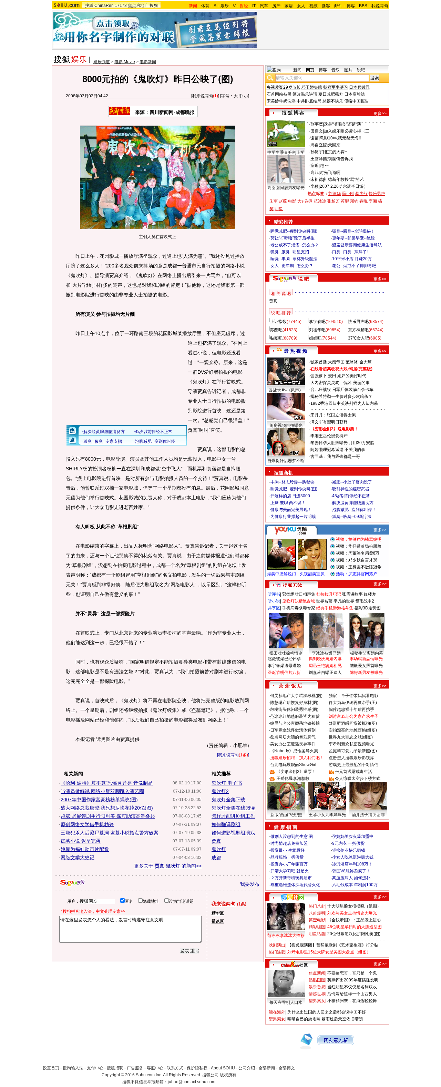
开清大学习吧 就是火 (289, 871)
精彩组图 (317, 926)
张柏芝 (333, 201)
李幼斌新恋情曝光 (366, 658)
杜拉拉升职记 (328, 594)
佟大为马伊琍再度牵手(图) (353, 702)
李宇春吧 (317, 321)
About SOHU (223, 1068)
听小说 (274, 601)
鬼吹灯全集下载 (228, 799)
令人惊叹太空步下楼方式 (357, 778)
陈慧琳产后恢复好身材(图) (294, 702)
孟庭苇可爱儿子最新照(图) (353, 750)
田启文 (316, 131)
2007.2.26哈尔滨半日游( (342, 186)
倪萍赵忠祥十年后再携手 (351, 709)
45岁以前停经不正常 (351, 495)
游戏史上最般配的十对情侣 (353, 764)
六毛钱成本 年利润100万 (355, 884)
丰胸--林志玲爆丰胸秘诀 (292, 482)
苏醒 (345, 201)
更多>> (380, 113)
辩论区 (218, 921)
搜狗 (154, 5)
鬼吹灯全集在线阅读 (233, 808)
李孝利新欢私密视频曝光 (351, 744)
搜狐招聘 (115, 1068)
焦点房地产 (138, 5)
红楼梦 (370, 594)
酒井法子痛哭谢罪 (368, 814)
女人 (301, 5)
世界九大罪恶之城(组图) (351, 737)
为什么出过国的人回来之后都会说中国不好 (326, 1012)
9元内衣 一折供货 (348, 843)
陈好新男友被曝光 (366, 672)
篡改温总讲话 (305, 94)
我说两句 (379, 5)
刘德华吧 (317, 329)
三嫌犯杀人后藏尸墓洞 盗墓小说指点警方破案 (109, 832)
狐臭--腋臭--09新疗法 (351, 516)
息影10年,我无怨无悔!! (340, 138)
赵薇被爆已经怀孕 (284, 658)
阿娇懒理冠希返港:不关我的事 (337, 449)
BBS (363, 5)
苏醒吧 (276, 329)
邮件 (338, 5)
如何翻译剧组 (226, 824)
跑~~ (324, 165)
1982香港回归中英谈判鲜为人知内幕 (344, 403)
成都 (216, 857)
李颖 (314, 186)
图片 (348, 70)
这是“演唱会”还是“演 (342, 124)
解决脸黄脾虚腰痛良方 (352, 502)
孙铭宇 (316, 151)
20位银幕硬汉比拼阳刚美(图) (353, 933)
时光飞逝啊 (330, 172)
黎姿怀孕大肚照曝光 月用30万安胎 (342, 442)
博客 (351, 5)
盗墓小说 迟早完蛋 (81, 841)
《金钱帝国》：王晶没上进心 (354, 920)
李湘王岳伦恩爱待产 (329, 435)
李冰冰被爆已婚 (326, 653)
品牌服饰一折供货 (287, 857)
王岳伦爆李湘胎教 (292, 778)
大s (300, 201)
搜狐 (89, 5)
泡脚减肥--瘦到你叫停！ (354, 509)
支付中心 (95, 1068)
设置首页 (51, 1068)
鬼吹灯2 (220, 791)
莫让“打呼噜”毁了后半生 (292, 238)
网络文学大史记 (77, 857)
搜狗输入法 (73, 1068)
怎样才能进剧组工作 (233, 816)
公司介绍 (246, 1068)
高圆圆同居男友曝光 (286, 187)
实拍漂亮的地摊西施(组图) (353, 730)
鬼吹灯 (219, 849)
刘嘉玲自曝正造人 (325, 672)
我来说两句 (202, 96)
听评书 (274, 594)
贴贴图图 (317, 980)
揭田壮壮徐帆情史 (285, 653)
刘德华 (334, 193)
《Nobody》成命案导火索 (294, 750)
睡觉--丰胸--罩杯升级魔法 (293, 258)
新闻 (297, 70)
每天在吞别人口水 (285, 1002)
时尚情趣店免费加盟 (289, 843)
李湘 (373, 201)
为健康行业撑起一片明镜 (293, 516)
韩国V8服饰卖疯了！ (351, 871)
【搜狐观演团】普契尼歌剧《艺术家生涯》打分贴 (332, 945)
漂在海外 (277, 1012)
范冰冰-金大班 (359, 362)
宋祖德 (316, 179)
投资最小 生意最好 (287, 850)
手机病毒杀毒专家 (298, 608)
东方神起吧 (358, 329)
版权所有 (228, 1075)
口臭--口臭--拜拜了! (350, 251)
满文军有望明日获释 (329, 422)
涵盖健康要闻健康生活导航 (357, 245)
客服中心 (155, 1068)
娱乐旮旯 (317, 987)
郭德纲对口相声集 (298, 594)
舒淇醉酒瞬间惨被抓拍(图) (353, 723)
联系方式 (175, 1068)
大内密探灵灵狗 (324, 382)
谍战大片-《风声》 (286, 390)
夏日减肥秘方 (330, 94)
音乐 (335, 70)
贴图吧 (276, 338)
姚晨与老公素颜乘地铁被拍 (295, 723)
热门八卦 (317, 906)
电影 (292, 201)
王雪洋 (316, 158)
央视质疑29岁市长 (283, 87)
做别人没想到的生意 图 (291, 836)
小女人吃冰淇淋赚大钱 (352, 857)
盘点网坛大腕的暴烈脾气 (293, 737)
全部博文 (286, 1068)
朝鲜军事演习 (335, 87)
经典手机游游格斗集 (334, 608)
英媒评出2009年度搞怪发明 (352, 980)
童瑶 (314, 165)
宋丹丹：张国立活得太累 (333, 415)
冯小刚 (348, 193)
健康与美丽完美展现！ (291, 509)
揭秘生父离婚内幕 (366, 653)
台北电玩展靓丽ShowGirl (293, 764)
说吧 (361, 70)
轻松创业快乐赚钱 (348, 850)
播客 (326, 5)
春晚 (363, 201)
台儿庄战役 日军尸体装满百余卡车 (341, 389)
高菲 (314, 172)
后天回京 (332, 145)
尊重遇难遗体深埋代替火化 (295, 884)
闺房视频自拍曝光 (285, 425)
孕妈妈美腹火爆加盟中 (352, 836)
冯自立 (316, 145)
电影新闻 (148, 61)
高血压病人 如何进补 (351, 877)
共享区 (274, 608)
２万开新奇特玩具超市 (291, 877)
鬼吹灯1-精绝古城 (298, 601)
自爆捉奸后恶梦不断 (286, 460)
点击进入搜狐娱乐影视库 (351, 757)
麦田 (332, 375)
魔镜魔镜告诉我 (338, 158)
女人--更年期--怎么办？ (291, 265)
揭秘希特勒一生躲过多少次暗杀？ (341, 396)
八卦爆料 (317, 913)
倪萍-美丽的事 (356, 382)
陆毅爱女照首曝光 (366, 665)
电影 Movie (124, 61)
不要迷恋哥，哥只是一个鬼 (352, 973)
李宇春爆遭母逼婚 (284, 665)
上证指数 (278, 321)
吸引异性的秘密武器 (350, 489)
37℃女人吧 (358, 338)
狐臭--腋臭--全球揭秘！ (353, 231)
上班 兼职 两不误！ (288, 502)
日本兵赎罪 (359, 87)
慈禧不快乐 (332, 101)
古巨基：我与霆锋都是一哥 (335, 456)
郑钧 (354, 201)
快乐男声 (377, 193)
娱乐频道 (101, 61)
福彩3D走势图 (368, 608)
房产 (276, 5)
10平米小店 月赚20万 (352, 258)
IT (254, 5)
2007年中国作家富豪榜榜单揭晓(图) (99, 799)
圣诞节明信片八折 (284, 672)
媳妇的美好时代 (351, 375)
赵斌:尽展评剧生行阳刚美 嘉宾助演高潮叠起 (108, 816)
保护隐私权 (197, 1068)
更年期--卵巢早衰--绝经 (353, 238)
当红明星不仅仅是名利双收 (352, 987)
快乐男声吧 (358, 321)
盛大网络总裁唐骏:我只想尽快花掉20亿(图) (107, 808)
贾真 (216, 841)
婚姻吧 (315, 338)
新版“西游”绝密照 (286, 814)
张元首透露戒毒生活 (353, 771)
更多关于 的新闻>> (168, 866)
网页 (310, 70)
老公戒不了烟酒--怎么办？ (294, 245)
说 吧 (303, 279)
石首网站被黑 (279, 94)
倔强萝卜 (318, 375)
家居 (289, 5)
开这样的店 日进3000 (290, 495)
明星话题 (317, 933)
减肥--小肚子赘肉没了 (352, 482)
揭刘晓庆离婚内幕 (325, 658)
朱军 (273, 201)
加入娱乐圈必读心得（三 (346, 131)
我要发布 (249, 884)
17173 (121, 5)
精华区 (218, 913)
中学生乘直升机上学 (286, 152)
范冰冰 (320, 201)
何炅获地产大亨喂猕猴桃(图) (296, 695)
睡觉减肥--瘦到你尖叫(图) (293, 231)
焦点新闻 (317, 973)
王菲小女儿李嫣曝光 (327, 814)
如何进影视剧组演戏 (233, 832)
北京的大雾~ (335, 151)
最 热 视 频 (295, 351)
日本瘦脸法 (354, 94)
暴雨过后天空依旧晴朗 (342, 1019)
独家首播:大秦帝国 (327, 362)
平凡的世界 (344, 601)
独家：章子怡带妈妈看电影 (353, 695)
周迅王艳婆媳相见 (325, 665)
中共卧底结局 (309, 101)
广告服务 (135, 1068)
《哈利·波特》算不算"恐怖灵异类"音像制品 (107, 783)
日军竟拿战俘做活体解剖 (293, 730)
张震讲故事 (352, 594)
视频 (313, 5)
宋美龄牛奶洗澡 (281, 101)
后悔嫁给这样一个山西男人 (352, 993)
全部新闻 (266, 1068)
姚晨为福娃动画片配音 (85, 849)
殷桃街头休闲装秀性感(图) (294, 709)
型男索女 (317, 1000)
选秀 (309, 201)
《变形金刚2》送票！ (296, 771)
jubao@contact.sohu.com (191, 1081)
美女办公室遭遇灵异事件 (293, 744)
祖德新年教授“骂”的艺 (344, 179)
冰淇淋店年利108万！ (352, 864)
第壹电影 (317, 920)
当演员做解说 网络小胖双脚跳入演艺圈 (102, 791)
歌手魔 (316, 124)
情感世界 (317, 993)
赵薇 (283, 201)
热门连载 (277, 952)
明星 (279, 208)
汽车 (264, 5)
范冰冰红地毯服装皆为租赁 (295, 716)
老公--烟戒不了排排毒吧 (354, 265)
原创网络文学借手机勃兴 (87, 824)
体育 (205, 5)
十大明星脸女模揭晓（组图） (354, 906)
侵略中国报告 (356, 101)
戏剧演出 (277, 945)
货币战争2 (364, 601)
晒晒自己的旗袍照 (303, 1019)
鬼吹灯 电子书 (227, 783)
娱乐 (224, 5)
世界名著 (324, 601)
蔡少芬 (361, 193)
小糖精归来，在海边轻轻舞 (352, 1000)
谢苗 (314, 138)
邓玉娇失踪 (311, 87)
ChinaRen (104, 5)
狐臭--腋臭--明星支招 (289, 251)
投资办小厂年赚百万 (289, 864)
